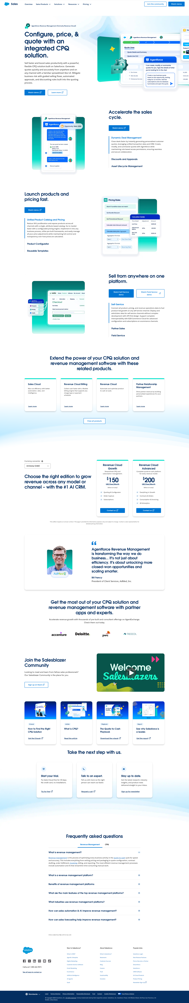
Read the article (70, 738)
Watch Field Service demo (149, 293)
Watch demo (33, 92)
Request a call (87, 791)
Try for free (45, 791)
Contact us (111, 510)
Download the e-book (109, 738)
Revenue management (58, 858)
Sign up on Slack (35, 685)
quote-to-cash (119, 858)
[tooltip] (42, 461)
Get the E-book (34, 738)
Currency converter (32, 461)
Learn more (56, 92)
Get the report (142, 738)
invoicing (73, 863)
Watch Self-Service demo (121, 293)
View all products (94, 421)
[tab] (90, 844)
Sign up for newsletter (130, 791)
